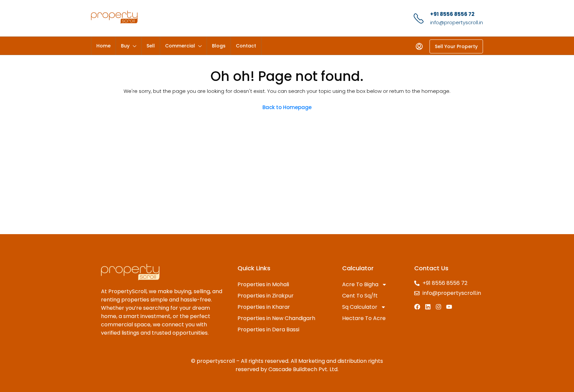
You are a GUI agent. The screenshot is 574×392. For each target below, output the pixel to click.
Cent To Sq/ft (360, 295)
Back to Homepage (287, 107)
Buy (125, 45)
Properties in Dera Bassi (268, 329)
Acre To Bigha (360, 284)
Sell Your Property (456, 46)
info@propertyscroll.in (456, 22)
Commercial (180, 45)
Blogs (219, 45)
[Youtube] (449, 307)
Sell (150, 45)
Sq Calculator (359, 307)
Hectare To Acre (364, 318)
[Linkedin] (428, 307)
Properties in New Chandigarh (276, 318)
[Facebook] (417, 307)
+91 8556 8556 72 (452, 14)
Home (103, 45)
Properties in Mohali (263, 284)
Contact (246, 45)
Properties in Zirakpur (266, 295)
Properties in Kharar (264, 307)
